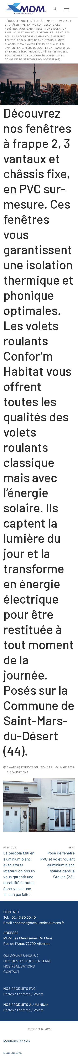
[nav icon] (66, 8)
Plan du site (12, 1053)
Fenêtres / (25, 994)
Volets (38, 994)
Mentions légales (16, 1041)
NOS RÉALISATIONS (19, 966)
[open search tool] (54, 8)
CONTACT (11, 972)
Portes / (9, 994)
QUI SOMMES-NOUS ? (20, 956)
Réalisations (18, 772)
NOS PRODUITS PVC (19, 988)
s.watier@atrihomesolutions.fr (29, 767)
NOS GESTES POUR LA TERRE (27, 961)
